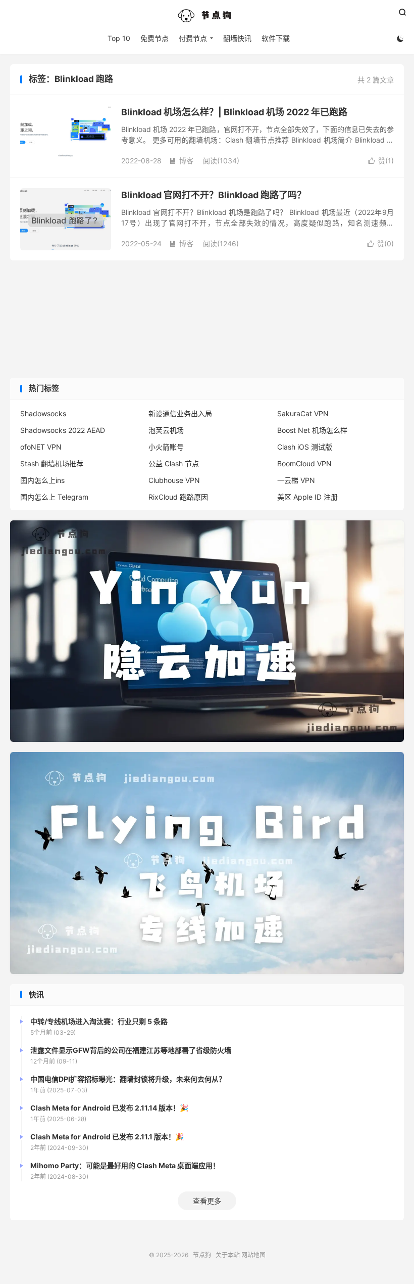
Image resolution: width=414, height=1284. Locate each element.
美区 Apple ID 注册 (307, 497)
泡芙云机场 (166, 430)
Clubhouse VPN (174, 480)
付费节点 (193, 38)
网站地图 (253, 1255)
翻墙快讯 (237, 38)
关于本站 (228, 1255)
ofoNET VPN (41, 446)
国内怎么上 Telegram (54, 497)
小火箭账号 (166, 446)
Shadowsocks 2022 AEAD (62, 430)
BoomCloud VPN (304, 463)
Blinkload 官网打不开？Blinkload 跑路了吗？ (213, 195)
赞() (381, 160)
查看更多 (207, 1201)
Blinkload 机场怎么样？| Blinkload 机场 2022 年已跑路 (234, 112)
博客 (181, 160)
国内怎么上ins (42, 480)
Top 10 (119, 38)
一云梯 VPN (296, 480)
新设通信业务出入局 (180, 413)
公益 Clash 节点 (173, 463)
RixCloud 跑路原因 (178, 497)
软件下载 (276, 38)
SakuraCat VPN (303, 413)
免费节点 (154, 38)
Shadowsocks (43, 413)
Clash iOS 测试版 (304, 446)
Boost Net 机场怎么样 (312, 430)
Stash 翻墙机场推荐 (51, 463)
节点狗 (207, 16)
